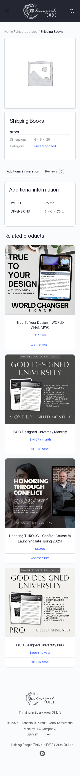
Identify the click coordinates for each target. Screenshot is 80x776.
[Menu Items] (48, 735)
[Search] (71, 11)
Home (8, 31)
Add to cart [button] (40, 345)
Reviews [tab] (53, 171)
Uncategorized (27, 31)
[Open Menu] (7, 10)
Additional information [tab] (23, 171)
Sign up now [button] (40, 449)
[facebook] (42, 753)
